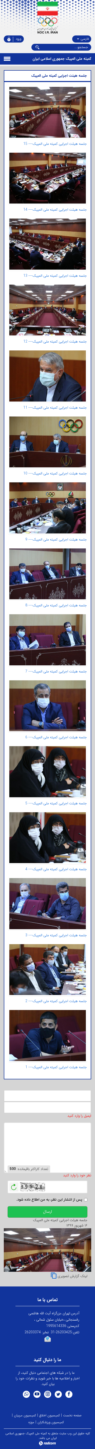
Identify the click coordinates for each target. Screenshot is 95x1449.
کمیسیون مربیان (25, 1415)
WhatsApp (26, 1394)
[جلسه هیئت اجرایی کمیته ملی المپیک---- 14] (47, 178)
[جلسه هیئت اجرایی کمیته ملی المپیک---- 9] (47, 507)
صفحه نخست (72, 1415)
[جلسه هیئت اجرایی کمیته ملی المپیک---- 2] (47, 969)
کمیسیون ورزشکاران (50, 1422)
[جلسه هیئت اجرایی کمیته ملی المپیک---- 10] (47, 441)
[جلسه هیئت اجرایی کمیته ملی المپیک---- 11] (47, 375)
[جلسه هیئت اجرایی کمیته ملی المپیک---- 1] (47, 1035)
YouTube (37, 1394)
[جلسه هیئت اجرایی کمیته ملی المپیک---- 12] (47, 310)
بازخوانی (13, 1186)
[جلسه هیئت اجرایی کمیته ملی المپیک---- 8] (47, 573)
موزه (31, 1422)
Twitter (58, 1394)
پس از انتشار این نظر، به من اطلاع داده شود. (49, 1199)
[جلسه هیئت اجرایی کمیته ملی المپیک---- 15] (47, 112)
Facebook (68, 1394)
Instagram (47, 1394)
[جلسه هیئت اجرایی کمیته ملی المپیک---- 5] (47, 771)
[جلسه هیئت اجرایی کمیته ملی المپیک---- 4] (47, 837)
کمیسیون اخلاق (49, 1415)
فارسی (84, 39)
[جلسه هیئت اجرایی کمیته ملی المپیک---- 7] (47, 639)
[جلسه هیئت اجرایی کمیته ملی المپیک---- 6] (47, 705)
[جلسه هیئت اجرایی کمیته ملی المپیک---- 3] (47, 903)
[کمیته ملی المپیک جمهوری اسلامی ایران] (47, 17)
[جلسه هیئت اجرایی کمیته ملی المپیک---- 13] (47, 243)
